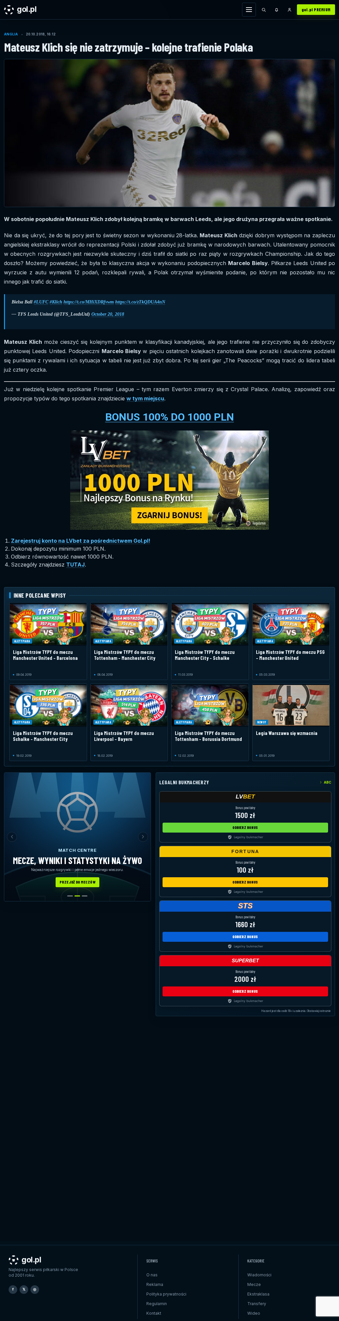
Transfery (256, 1303)
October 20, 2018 (107, 314)
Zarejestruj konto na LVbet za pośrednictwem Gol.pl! (80, 540)
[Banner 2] (77, 895)
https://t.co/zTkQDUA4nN (140, 301)
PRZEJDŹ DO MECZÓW (77, 882)
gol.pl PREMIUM (316, 9)
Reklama (154, 1284)
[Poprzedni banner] (12, 837)
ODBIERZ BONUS (245, 827)
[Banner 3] (84, 895)
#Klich (56, 301)
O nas (152, 1274)
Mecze (254, 1284)
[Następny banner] (143, 837)
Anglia (11, 34)
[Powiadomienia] (276, 9)
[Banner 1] (70, 895)
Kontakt (153, 1313)
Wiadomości (259, 1274)
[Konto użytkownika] (289, 9)
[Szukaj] (263, 9)
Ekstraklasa (258, 1294)
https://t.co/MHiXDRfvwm (89, 301)
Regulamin (156, 1303)
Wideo (253, 1313)
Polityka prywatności (166, 1294)
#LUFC (41, 301)
